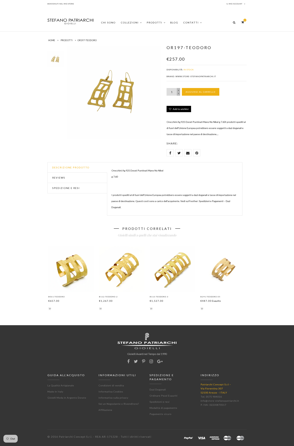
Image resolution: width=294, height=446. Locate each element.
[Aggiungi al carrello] (49, 308)
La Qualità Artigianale (60, 385)
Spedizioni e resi (159, 401)
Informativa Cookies (111, 391)
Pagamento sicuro (161, 414)
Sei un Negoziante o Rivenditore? (119, 403)
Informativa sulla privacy (113, 397)
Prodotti (66, 40)
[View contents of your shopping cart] (242, 22)
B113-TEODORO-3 (159, 297)
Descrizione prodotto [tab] (70, 167)
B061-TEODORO (56, 297)
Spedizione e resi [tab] (66, 188)
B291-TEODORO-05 (210, 297)
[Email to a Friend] (187, 152)
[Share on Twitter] (179, 152)
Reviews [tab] (58, 177)
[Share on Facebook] (170, 152)
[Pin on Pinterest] (196, 152)
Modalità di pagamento (163, 407)
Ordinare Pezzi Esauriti (163, 395)
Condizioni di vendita (111, 385)
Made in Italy (55, 391)
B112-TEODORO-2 (108, 297)
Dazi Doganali (158, 389)
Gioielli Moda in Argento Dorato (66, 397)
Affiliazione (105, 409)
